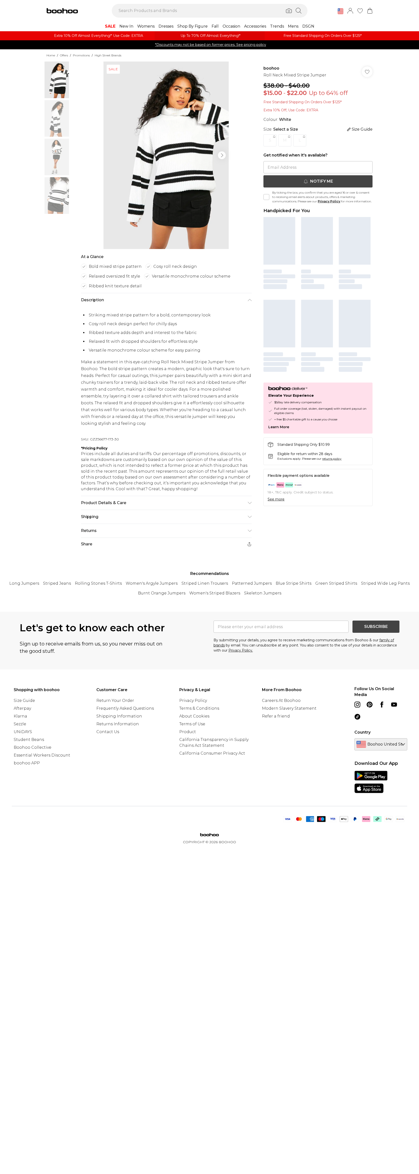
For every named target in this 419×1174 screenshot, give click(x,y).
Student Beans (29, 739)
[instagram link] (357, 704)
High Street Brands (108, 55)
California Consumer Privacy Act (212, 753)
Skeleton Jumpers (262, 593)
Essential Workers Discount (42, 755)
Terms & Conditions (199, 708)
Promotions (81, 55)
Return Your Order (115, 700)
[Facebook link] (382, 704)
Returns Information (117, 724)
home (50, 55)
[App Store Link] (370, 782)
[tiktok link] (357, 717)
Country (362, 732)
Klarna (20, 716)
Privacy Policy (329, 201)
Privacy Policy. (240, 650)
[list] (166, 155)
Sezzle (20, 724)
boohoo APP (27, 763)
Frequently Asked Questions (125, 708)
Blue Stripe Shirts (293, 583)
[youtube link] (394, 704)
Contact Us (107, 731)
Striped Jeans (57, 583)
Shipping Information (119, 716)
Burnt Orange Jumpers (161, 593)
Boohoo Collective (32, 747)
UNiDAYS (23, 731)
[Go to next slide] (222, 155)
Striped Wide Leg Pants (385, 583)
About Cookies (194, 716)
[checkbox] (266, 197)
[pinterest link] (370, 704)
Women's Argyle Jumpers (152, 583)
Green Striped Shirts (336, 583)
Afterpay (22, 708)
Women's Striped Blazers (214, 593)
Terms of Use (192, 724)
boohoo (271, 68)
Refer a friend (276, 716)
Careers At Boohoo (281, 700)
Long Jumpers (24, 583)
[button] (340, 11)
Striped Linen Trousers (204, 583)
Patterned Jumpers (252, 583)
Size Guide (24, 700)
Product (187, 731)
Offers (64, 55)
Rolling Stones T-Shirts (98, 583)
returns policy (331, 458)
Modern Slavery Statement (289, 708)
